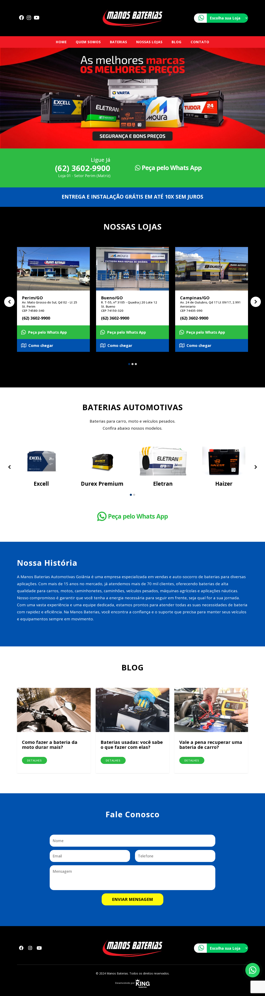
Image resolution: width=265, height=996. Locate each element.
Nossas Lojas (149, 42)
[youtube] (36, 17)
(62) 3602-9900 (82, 168)
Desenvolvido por (125, 982)
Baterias (118, 42)
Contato (200, 42)
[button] (129, 364)
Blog (177, 42)
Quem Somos (88, 42)
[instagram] (29, 17)
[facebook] (21, 17)
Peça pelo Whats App (171, 167)
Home (61, 42)
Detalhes (34, 760)
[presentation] (9, 302)
